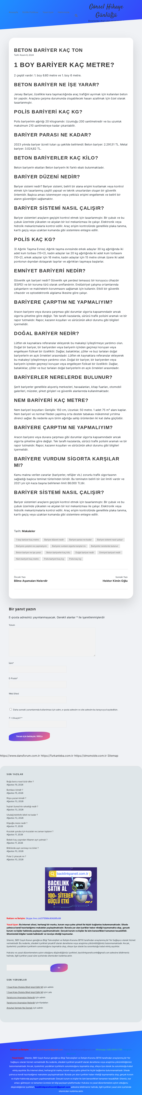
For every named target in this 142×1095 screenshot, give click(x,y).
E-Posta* (13, 678)
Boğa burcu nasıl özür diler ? (20, 781)
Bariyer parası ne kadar (80, 539)
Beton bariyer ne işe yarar (28, 552)
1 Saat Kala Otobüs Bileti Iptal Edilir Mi (25, 987)
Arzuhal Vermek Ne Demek (20, 1008)
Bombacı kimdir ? (15, 790)
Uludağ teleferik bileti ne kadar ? (22, 814)
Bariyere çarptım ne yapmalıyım (31, 546)
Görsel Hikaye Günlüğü (106, 11)
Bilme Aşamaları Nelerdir (31, 580)
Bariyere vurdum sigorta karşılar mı (69, 546)
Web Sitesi (14, 693)
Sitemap (113, 755)
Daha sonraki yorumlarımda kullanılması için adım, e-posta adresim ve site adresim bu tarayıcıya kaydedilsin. (65, 709)
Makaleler (28, 531)
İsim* (11, 663)
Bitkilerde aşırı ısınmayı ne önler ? (23, 848)
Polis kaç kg (75, 559)
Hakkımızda (63, 12)
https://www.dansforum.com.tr (20, 755)
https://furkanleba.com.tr (57, 755)
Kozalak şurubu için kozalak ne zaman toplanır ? (30, 831)
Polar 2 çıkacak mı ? (16, 856)
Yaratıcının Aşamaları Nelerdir (21, 997)
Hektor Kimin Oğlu (115, 580)
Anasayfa (13, 12)
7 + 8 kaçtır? (15, 718)
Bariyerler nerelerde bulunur (104, 546)
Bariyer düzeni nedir (54, 539)
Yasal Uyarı (48, 12)
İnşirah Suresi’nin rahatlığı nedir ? (22, 806)
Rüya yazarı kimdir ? (16, 798)
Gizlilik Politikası (30, 12)
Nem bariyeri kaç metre (27, 559)
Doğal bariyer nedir (85, 552)
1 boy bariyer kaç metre (27, 539)
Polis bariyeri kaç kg (54, 559)
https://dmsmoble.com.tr (90, 755)
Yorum (12, 625)
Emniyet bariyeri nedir (109, 552)
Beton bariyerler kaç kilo (58, 552)
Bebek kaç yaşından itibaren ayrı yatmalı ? (27, 839)
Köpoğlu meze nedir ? (17, 823)
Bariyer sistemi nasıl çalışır (110, 539)
